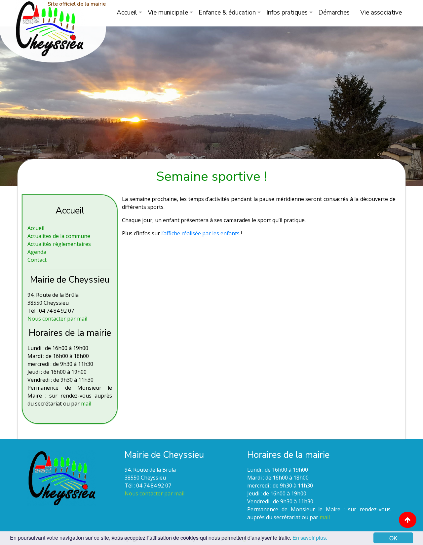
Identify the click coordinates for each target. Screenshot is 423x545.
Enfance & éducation (227, 12)
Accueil (127, 12)
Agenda (36, 251)
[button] (407, 520)
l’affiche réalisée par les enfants (201, 233)
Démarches (334, 12)
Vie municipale (168, 12)
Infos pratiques (287, 12)
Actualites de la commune (58, 236)
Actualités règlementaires (59, 244)
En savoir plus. (309, 537)
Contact (37, 259)
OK (393, 538)
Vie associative (381, 12)
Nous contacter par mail (57, 318)
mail (86, 403)
